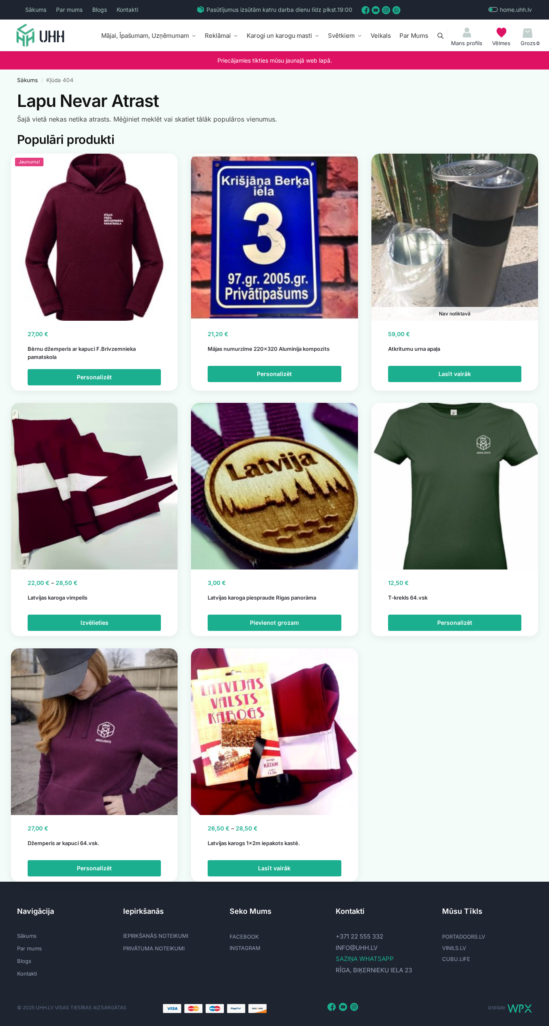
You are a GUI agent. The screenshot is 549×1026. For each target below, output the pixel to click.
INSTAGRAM (245, 948)
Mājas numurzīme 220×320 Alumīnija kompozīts (269, 349)
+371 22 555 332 (359, 936)
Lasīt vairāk (454, 373)
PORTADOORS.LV (463, 936)
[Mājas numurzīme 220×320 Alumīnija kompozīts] (274, 237)
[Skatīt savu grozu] (528, 33)
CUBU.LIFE (456, 959)
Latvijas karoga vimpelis (57, 597)
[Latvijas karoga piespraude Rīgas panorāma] (274, 486)
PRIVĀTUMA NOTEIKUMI (153, 948)
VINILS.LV (454, 948)
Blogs (99, 9)
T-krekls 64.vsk (407, 597)
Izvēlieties (94, 622)
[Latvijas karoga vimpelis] (94, 486)
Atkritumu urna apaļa (414, 349)
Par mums (69, 9)
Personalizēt (94, 377)
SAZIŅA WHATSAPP (365, 959)
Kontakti (127, 9)
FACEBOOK (244, 936)
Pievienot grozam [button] (274, 622)
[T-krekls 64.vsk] (454, 486)
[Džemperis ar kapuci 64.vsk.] (94, 731)
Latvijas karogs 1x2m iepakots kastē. (254, 843)
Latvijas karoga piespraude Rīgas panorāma (262, 597)
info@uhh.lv (357, 948)
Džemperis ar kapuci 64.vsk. (63, 843)
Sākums (35, 9)
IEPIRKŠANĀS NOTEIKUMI (155, 936)
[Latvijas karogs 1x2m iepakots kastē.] (274, 731)
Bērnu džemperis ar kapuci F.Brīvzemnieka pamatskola (82, 353)
